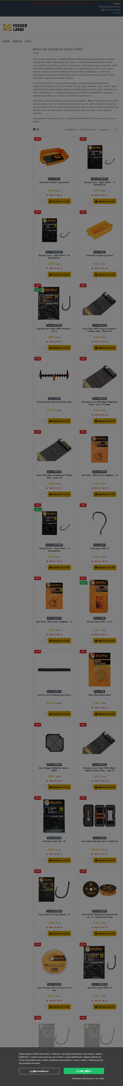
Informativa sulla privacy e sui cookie (88, 1078)
